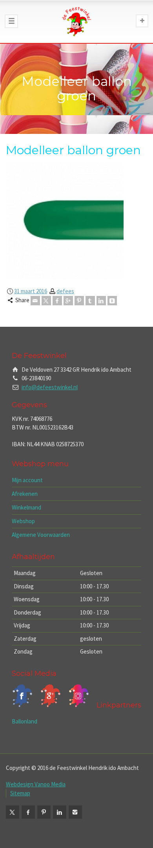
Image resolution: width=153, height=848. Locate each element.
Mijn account (27, 480)
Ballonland (24, 721)
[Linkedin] (101, 300)
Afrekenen (25, 493)
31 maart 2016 (30, 291)
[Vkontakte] (112, 300)
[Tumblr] (90, 300)
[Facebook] (57, 300)
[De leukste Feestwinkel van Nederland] (76, 21)
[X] (46, 300)
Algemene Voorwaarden (41, 534)
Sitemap (20, 793)
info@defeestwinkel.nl (50, 387)
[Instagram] (75, 812)
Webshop (23, 521)
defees (65, 291)
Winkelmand (26, 507)
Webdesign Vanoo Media (36, 784)
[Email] (35, 300)
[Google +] (68, 300)
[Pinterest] (79, 300)
